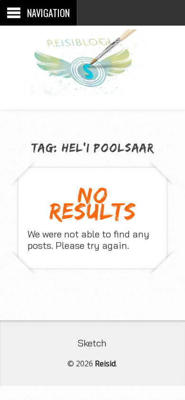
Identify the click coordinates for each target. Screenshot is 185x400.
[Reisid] (92, 89)
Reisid (105, 363)
